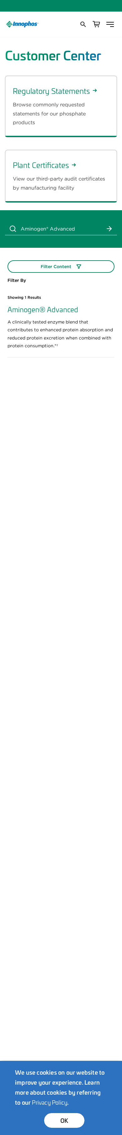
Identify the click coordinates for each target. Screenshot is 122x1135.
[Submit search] (109, 228)
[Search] (13, 228)
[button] (82, 24)
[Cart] (96, 24)
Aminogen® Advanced (43, 309)
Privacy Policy (49, 1102)
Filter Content (56, 266)
